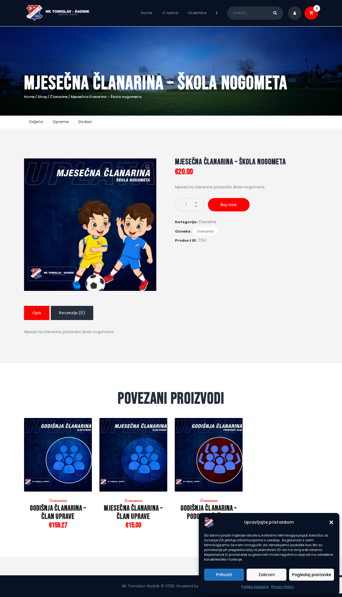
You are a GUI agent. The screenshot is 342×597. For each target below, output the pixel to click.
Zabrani (266, 574)
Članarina (205, 231)
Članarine (59, 96)
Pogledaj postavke (311, 574)
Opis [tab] (36, 312)
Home (29, 96)
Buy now (228, 204)
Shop (42, 96)
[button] (331, 522)
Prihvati (224, 574)
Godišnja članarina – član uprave (58, 512)
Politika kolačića (254, 586)
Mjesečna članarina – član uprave (133, 512)
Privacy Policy (282, 586)
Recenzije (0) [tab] (72, 312)
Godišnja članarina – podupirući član (209, 512)
